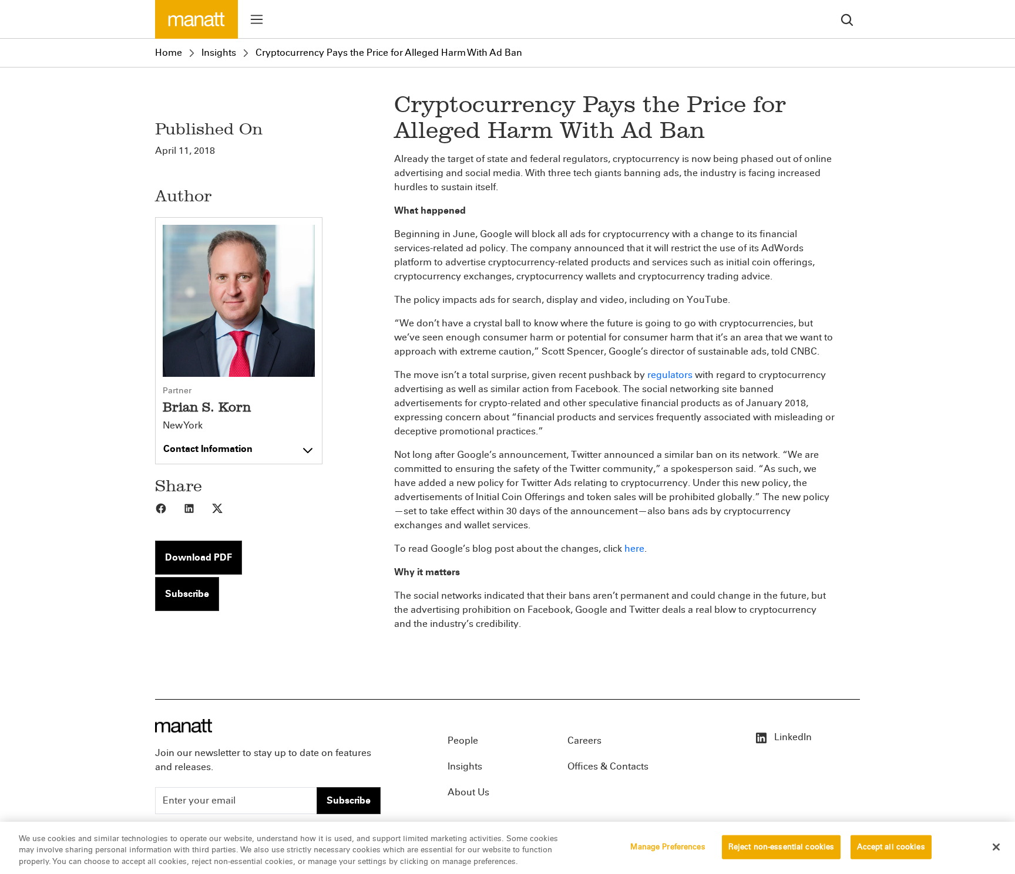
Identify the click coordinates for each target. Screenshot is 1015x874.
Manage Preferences (667, 846)
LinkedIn (792, 737)
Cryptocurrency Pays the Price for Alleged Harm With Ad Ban (389, 52)
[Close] (996, 847)
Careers (584, 740)
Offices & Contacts (607, 766)
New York (183, 425)
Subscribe (187, 593)
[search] (847, 19)
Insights (218, 52)
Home (168, 52)
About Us (468, 792)
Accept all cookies (891, 846)
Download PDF (198, 557)
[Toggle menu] (257, 19)
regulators (670, 374)
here (634, 548)
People (463, 740)
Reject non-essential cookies (781, 846)
